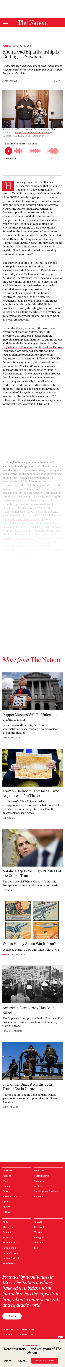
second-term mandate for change (39, 553)
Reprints (38, 1196)
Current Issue (41, 1175)
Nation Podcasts (11, 1258)
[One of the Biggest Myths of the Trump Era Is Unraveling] (32, 1061)
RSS (36, 1247)
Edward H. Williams (12, 1031)
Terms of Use (27, 1329)
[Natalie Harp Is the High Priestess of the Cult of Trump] (32, 848)
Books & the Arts (11, 1196)
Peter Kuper (18, 954)
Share (57, 81)
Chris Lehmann (10, 81)
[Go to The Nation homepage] (32, 22)
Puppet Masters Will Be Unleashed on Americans (30, 717)
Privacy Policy (10, 1329)
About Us (7, 1227)
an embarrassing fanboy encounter (36, 580)
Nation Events (10, 1242)
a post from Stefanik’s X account (32, 132)
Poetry (6, 1206)
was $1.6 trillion (37, 404)
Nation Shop (9, 1247)
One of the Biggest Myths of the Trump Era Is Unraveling (28, 1086)
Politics (6, 45)
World (5, 1181)
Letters (6, 1212)
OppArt (6, 954)
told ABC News (26, 242)
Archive (38, 1186)
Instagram (39, 1237)
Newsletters (8, 1263)
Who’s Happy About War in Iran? (29, 943)
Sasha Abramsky (11, 737)
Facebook (39, 1227)
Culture (6, 1191)
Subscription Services (46, 1191)
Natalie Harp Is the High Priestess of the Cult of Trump (31, 873)
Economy (7, 1186)
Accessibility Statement (15, 1334)
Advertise (7, 1237)
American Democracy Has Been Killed (28, 1010)
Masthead (39, 1181)
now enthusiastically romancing (24, 519)
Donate (12, 1316)
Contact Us (8, 1232)
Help (33, 1334)
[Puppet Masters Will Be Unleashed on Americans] (32, 691)
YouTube (38, 1242)
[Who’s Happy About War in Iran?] (32, 920)
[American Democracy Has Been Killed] (32, 984)
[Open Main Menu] (5, 22)
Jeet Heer (7, 890)
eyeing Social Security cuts (18, 538)
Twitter (38, 1232)
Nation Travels (10, 1253)
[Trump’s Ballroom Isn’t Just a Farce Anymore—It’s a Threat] (32, 768)
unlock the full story (44, 1361)
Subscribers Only (34, 1345)
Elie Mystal (8, 817)
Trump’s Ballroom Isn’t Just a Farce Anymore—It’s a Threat (30, 793)
